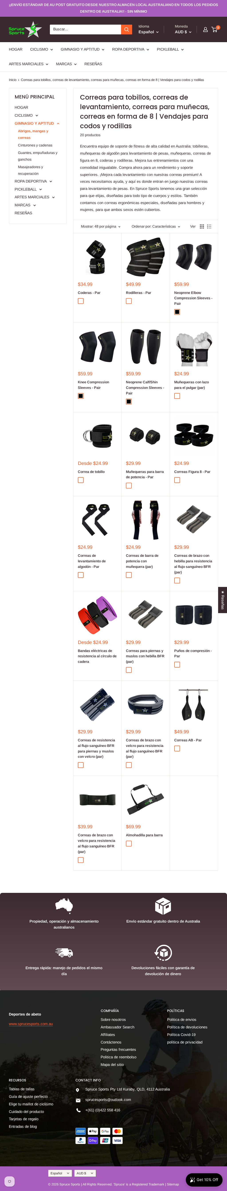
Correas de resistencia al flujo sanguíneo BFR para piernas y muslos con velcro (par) (96, 748)
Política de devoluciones (187, 1027)
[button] (88, 1149)
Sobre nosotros (113, 1020)
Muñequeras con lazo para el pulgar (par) (191, 385)
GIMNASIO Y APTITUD (80, 49)
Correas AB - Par (188, 740)
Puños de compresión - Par (193, 653)
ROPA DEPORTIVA (128, 49)
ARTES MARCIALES (26, 64)
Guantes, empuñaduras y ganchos (37, 156)
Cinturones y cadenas (35, 145)
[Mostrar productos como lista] (209, 226)
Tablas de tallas (22, 1089)
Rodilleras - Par (138, 293)
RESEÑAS (93, 64)
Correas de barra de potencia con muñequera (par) (142, 561)
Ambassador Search (117, 1027)
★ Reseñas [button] (223, 599)
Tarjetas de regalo (23, 1119)
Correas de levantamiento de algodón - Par (92, 561)
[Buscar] (126, 29)
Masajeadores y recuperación (30, 170)
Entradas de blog (23, 1126)
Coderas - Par (89, 293)
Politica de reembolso (118, 1057)
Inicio (12, 80)
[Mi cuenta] (205, 29)
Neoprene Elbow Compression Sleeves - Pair (193, 298)
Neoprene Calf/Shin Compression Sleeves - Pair (145, 387)
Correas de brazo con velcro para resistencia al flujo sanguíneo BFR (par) (144, 748)
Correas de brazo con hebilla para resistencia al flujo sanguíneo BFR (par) (193, 564)
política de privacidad (184, 1042)
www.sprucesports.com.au (31, 1024)
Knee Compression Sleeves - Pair (93, 385)
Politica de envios (181, 1020)
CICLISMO (39, 49)
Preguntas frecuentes (118, 1049)
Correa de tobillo (91, 472)
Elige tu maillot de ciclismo (31, 1104)
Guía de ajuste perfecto (28, 1097)
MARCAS (64, 64)
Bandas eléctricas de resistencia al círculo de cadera (97, 656)
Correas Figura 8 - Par (192, 472)
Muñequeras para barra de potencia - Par (145, 474)
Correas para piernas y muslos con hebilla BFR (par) (145, 656)
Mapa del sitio (112, 1065)
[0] (214, 29)
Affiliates (108, 1035)
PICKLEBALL (168, 49)
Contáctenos (111, 1042)
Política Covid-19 (181, 1035)
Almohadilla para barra (144, 835)
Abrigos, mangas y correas (33, 134)
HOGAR (15, 49)
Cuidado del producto (26, 1112)
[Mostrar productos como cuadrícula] (202, 226)
